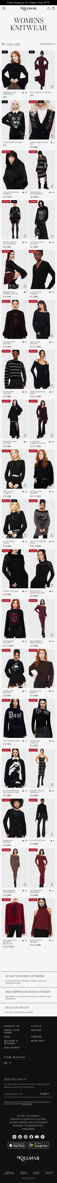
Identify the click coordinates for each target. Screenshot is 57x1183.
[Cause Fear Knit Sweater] (42, 219)
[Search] (48, 8)
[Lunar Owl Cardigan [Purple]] (42, 419)
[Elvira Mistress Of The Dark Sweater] (15, 768)
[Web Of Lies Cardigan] (42, 718)
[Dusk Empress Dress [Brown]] (15, 868)
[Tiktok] (20, 1137)
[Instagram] (14, 1137)
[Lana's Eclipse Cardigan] (42, 269)
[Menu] (4, 8)
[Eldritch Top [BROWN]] (42, 668)
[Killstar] (28, 1158)
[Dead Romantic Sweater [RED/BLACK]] (15, 917)
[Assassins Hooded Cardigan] (15, 169)
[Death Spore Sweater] (15, 668)
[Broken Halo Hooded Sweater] (42, 568)
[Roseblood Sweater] (15, 818)
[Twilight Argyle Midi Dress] (42, 768)
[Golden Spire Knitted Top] (42, 120)
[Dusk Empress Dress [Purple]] (42, 618)
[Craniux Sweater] (42, 818)
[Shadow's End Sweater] (42, 469)
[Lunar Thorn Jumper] (15, 518)
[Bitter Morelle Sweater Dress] (15, 219)
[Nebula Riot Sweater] (42, 319)
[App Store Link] (17, 1145)
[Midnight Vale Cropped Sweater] (15, 269)
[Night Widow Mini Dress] (42, 369)
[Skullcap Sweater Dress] (42, 518)
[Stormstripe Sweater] (15, 369)
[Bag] (53, 8)
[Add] (25, 86)
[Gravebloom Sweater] (15, 618)
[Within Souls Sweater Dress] (42, 169)
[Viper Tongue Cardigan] (15, 469)
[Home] (28, 8)
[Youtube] (37, 1137)
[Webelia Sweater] (15, 568)
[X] (42, 1137)
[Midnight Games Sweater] (15, 419)
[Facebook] (31, 1137)
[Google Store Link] (38, 1145)
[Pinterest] (26, 1137)
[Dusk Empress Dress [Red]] (42, 868)
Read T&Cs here (27, 1104)
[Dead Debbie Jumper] (15, 718)
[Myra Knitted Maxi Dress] (42, 70)
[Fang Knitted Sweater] (15, 120)
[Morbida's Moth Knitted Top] (15, 70)
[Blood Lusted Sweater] (42, 917)
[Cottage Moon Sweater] (15, 319)
